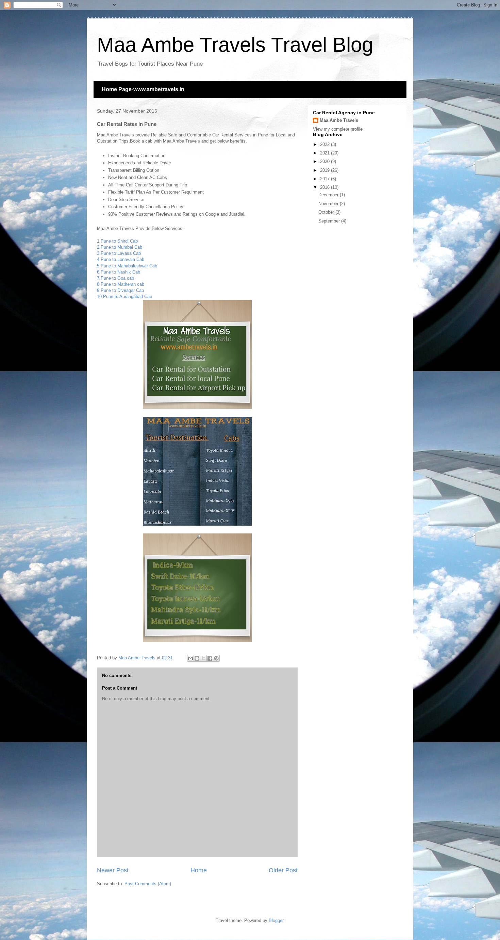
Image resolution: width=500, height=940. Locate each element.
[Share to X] (203, 658)
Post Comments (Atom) (147, 883)
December (329, 194)
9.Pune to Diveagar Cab (120, 290)
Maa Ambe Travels (339, 120)
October (326, 212)
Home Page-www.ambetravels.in (143, 89)
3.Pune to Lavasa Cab (119, 253)
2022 (325, 144)
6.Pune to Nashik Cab (118, 272)
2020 (325, 161)
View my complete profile (338, 129)
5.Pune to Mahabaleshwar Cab (127, 265)
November (329, 203)
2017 (325, 178)
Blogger (276, 920)
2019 (325, 170)
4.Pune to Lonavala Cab (120, 259)
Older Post (283, 870)
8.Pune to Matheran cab (120, 284)
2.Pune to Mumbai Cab (119, 247)
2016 (325, 187)
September (329, 221)
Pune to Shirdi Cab (119, 241)
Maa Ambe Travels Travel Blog (235, 44)
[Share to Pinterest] (216, 658)
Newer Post (113, 870)
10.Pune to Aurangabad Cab (124, 296)
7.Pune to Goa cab (115, 278)
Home (198, 870)
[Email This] (190, 658)
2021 (325, 152)
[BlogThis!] (197, 658)
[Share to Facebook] (209, 658)
